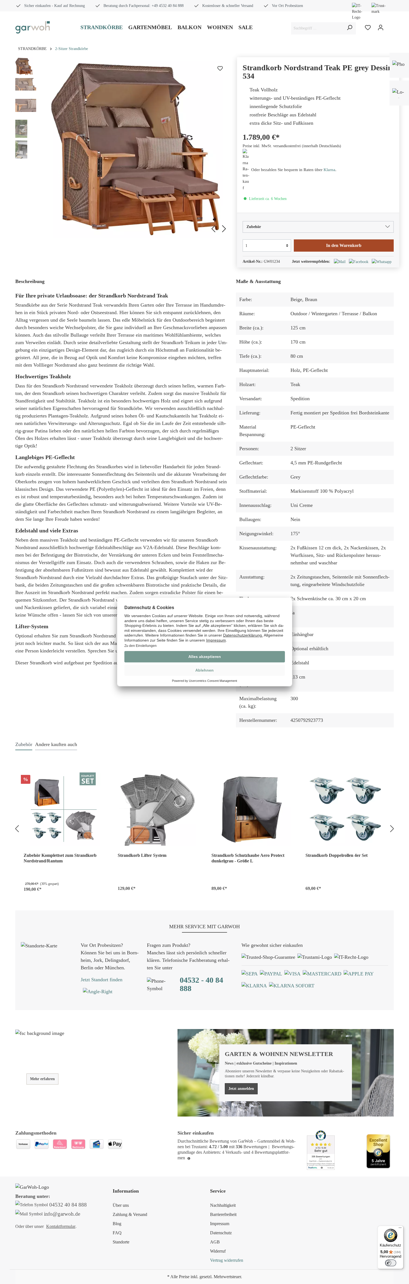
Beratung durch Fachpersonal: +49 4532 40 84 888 (144, 6)
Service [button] (218, 1191)
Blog (117, 1223)
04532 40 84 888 (68, 1205)
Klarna (329, 169)
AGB (215, 1242)
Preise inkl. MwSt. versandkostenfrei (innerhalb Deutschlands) (292, 146)
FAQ (117, 1232)
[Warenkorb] (390, 28)
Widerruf (218, 1251)
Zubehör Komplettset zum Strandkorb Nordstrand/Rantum (60, 858)
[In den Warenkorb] (97, 886)
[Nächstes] (225, 228)
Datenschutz (221, 1232)
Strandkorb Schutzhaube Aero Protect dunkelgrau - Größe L (247, 858)
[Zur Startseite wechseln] (32, 27)
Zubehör (254, 227)
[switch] (390, 1263)
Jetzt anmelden (241, 1089)
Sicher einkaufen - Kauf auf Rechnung (54, 6)
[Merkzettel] (367, 27)
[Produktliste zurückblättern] (16, 828)
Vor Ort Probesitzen (287, 6)
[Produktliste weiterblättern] (393, 828)
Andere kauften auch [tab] (56, 744)
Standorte (121, 1242)
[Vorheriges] (212, 228)
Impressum (219, 1223)
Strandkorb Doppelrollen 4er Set (336, 855)
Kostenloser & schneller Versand (227, 6)
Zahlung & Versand (130, 1214)
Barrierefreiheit (223, 1214)
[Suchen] (349, 28)
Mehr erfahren (42, 1079)
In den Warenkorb (343, 245)
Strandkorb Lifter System (142, 855)
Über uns (121, 1205)
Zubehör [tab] (23, 744)
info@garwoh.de (62, 1214)
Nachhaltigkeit (223, 1205)
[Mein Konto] (380, 27)
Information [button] (126, 1191)
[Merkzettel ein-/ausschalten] (220, 68)
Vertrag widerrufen (226, 1260)
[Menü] (400, 1229)
